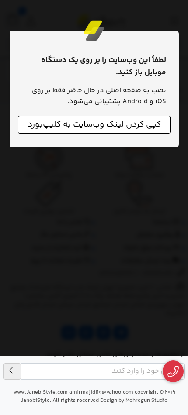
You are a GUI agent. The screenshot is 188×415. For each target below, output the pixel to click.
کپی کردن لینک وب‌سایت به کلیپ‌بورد (94, 124)
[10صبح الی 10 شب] (173, 371)
